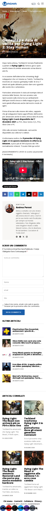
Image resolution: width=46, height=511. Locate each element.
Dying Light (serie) (10, 186)
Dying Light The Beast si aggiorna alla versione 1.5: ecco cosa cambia (33, 474)
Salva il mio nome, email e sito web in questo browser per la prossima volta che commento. (22, 305)
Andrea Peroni (12, 52)
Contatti (18, 501)
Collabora (28, 501)
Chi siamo (8, 501)
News (25, 11)
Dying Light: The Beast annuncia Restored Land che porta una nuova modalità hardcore (12, 475)
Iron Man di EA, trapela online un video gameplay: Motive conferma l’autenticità (27, 366)
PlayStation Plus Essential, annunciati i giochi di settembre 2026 (26, 331)
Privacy (38, 501)
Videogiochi (15, 11)
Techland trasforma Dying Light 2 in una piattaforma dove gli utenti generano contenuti (33, 426)
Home (4, 11)
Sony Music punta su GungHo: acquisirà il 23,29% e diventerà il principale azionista (27, 354)
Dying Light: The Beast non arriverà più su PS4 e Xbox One (11, 422)
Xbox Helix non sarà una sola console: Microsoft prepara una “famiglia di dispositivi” (27, 343)
